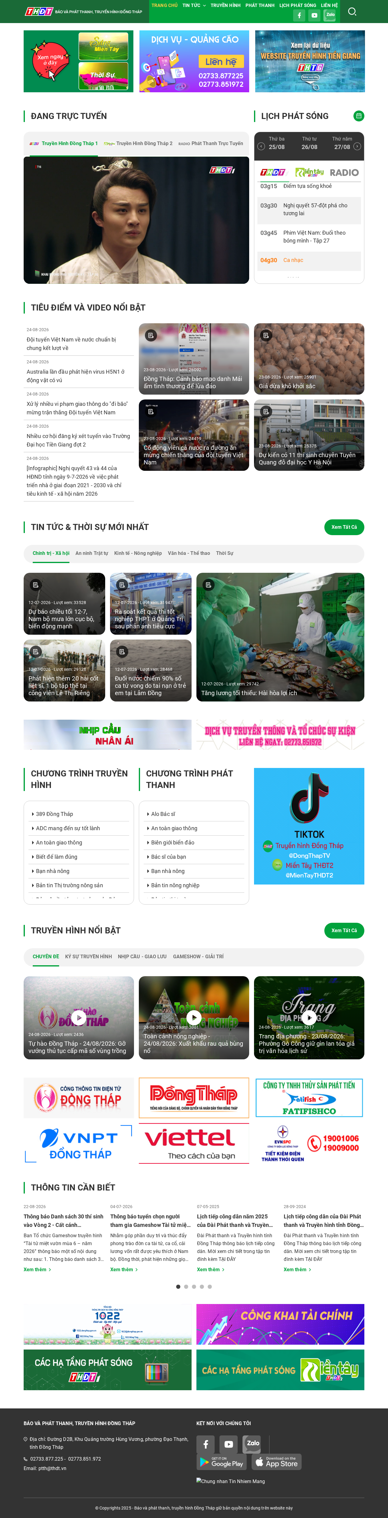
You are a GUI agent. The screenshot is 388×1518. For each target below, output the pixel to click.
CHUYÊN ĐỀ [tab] (46, 956)
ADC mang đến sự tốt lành (68, 828)
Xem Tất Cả (344, 527)
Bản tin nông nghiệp (175, 885)
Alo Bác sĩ (163, 814)
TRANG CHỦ (165, 5)
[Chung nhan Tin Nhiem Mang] (280, 1481)
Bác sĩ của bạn (168, 857)
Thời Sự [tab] (224, 553)
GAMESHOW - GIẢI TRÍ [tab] (198, 956)
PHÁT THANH (260, 5)
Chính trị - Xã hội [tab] (51, 553)
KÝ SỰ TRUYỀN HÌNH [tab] (88, 956)
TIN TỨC (191, 5)
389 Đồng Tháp (54, 814)
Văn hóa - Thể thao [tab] (189, 553)
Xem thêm (35, 1269)
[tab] (64, 144)
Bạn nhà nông (52, 871)
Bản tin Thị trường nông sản (69, 885)
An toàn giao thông (59, 842)
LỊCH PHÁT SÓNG (297, 5)
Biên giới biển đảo (172, 842)
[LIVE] (136, 220)
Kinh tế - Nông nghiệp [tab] (138, 553)
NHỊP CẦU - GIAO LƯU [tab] (142, 956)
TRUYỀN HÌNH (226, 5)
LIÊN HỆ (329, 5)
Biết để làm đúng (57, 857)
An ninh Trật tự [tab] (92, 553)
